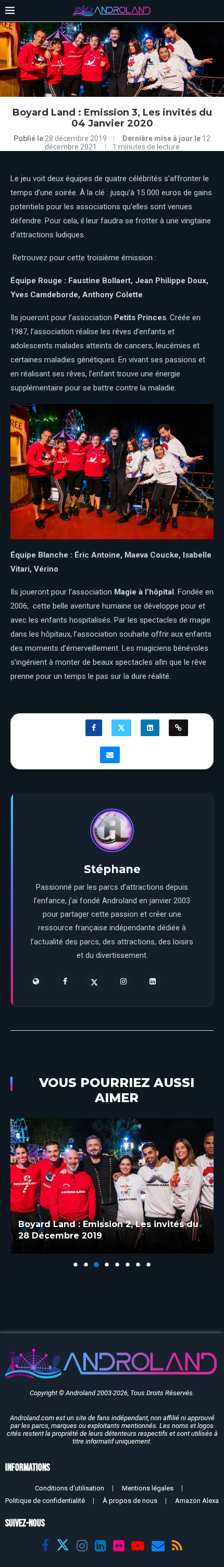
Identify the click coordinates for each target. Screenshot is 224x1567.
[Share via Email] (110, 755)
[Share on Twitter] (121, 727)
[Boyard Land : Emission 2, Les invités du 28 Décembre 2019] (112, 1186)
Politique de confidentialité (45, 1501)
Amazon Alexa (197, 1501)
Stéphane (112, 869)
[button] (19, 1192)
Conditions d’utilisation (69, 1488)
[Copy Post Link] (178, 727)
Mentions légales (147, 1488)
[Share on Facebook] (93, 727)
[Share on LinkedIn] (150, 727)
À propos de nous (130, 1501)
